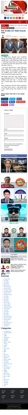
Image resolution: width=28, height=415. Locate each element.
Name (6, 129)
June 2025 (6, 297)
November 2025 (7, 291)
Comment (7, 113)
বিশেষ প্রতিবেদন (7, 367)
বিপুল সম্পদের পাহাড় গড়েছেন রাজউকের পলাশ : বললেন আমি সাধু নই (14, 170)
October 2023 (7, 319)
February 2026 (7, 287)
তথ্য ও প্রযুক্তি (6, 348)
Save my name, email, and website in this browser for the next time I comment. (13, 145)
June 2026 (6, 282)
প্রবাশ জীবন (6, 362)
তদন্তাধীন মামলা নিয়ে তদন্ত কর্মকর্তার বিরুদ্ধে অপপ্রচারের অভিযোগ (13, 219)
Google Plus (21, 102)
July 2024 (6, 310)
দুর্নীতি (5, 351)
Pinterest (5, 105)
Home (4, 28)
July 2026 (6, 280)
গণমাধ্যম (5, 345)
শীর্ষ (4, 378)
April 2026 (6, 284)
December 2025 (7, 290)
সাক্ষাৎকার (6, 384)
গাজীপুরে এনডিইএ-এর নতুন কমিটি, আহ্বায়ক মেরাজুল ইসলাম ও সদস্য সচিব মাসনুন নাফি (13, 235)
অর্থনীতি (5, 336)
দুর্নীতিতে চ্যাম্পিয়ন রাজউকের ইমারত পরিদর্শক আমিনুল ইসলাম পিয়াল (13, 201)
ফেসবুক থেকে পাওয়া (8, 364)
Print (12, 105)
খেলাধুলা (5, 344)
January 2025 (7, 304)
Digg (19, 99)
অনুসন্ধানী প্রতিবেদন (8, 333)
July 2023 (6, 321)
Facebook (5, 99)
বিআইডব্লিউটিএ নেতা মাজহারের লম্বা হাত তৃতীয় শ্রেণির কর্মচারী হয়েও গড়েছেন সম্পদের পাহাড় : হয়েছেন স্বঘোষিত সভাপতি (13, 249)
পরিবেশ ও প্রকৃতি (7, 359)
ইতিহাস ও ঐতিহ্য (7, 342)
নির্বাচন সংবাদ (6, 356)
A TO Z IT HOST (18, 408)
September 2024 (8, 307)
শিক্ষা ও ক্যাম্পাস (7, 375)
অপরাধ (5, 334)
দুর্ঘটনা (5, 350)
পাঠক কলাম (6, 361)
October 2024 (7, 305)
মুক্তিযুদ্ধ (5, 370)
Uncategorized (7, 331)
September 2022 (8, 322)
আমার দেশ (11, 28)
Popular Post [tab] (14, 257)
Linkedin (5, 102)
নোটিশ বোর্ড (6, 358)
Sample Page (4, 391)
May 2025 (6, 299)
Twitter (13, 99)
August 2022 (7, 324)
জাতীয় (5, 347)
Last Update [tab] (14, 254)
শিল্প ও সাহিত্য (7, 376)
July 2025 (6, 296)
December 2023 (7, 316)
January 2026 (7, 288)
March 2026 (6, 285)
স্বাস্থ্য (5, 386)
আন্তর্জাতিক (6, 339)
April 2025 (6, 301)
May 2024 (6, 313)
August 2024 (7, 308)
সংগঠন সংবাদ (6, 379)
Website (6, 138)
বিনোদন (5, 365)
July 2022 (6, 326)
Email (6, 133)
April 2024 (6, 315)
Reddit (12, 102)
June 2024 (6, 312)
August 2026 (7, 279)
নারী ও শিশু (6, 354)
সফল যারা (6, 381)
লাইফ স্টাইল (6, 373)
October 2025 (7, 293)
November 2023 (7, 318)
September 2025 (8, 294)
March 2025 (6, 302)
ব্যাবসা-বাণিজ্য (7, 368)
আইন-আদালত (7, 337)
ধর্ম (4, 353)
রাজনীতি (5, 372)
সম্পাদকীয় (6, 382)
